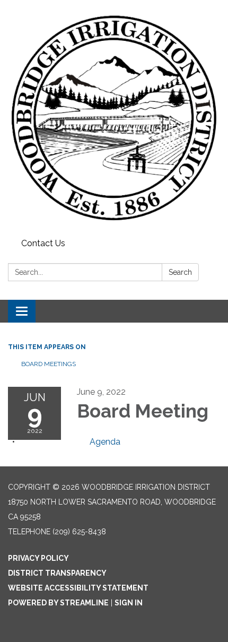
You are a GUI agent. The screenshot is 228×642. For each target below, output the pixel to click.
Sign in (129, 602)
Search (180, 272)
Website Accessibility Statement (78, 588)
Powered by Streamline (58, 602)
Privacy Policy (38, 558)
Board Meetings (48, 364)
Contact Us (43, 243)
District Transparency (57, 573)
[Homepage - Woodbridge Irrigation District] (114, 117)
